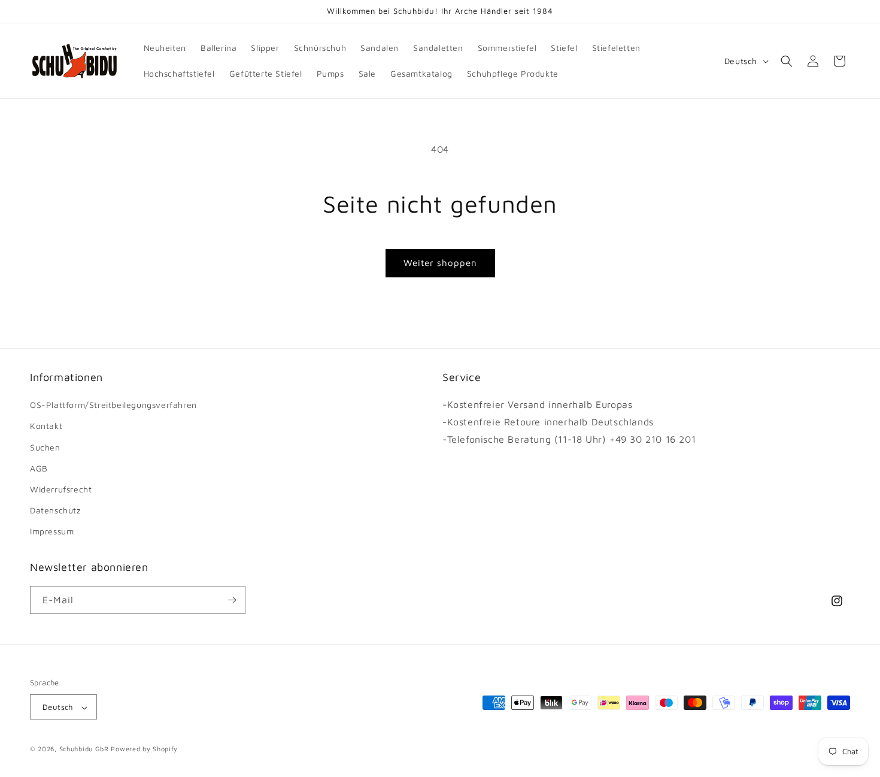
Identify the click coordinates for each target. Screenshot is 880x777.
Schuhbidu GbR (84, 749)
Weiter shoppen (440, 263)
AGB (39, 468)
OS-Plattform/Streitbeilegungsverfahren (113, 405)
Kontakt (46, 426)
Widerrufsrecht (61, 489)
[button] (786, 61)
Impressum (52, 532)
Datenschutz (55, 510)
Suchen (45, 447)
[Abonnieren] (232, 600)
